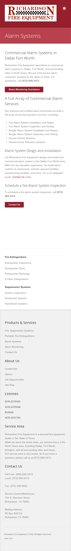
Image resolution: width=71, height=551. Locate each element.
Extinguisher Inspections (18, 262)
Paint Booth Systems (16, 303)
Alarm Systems (13, 341)
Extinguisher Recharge (17, 273)
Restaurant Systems (16, 298)
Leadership (11, 368)
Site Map (9, 385)
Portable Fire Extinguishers (19, 336)
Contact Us (18, 177)
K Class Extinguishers (16, 279)
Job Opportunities (14, 379)
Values (8, 374)
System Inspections (15, 292)
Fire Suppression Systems (19, 330)
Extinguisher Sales (15, 268)
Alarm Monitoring (14, 346)
